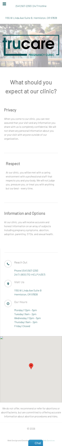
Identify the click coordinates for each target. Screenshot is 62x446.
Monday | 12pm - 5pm (25, 310)
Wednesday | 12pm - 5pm (27, 318)
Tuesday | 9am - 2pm (25, 314)
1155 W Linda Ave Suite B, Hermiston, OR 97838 (31, 17)
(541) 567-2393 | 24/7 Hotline (31, 5)
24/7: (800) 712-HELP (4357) (29, 274)
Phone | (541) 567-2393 (26, 270)
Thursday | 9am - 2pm (25, 322)
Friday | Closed (22, 326)
